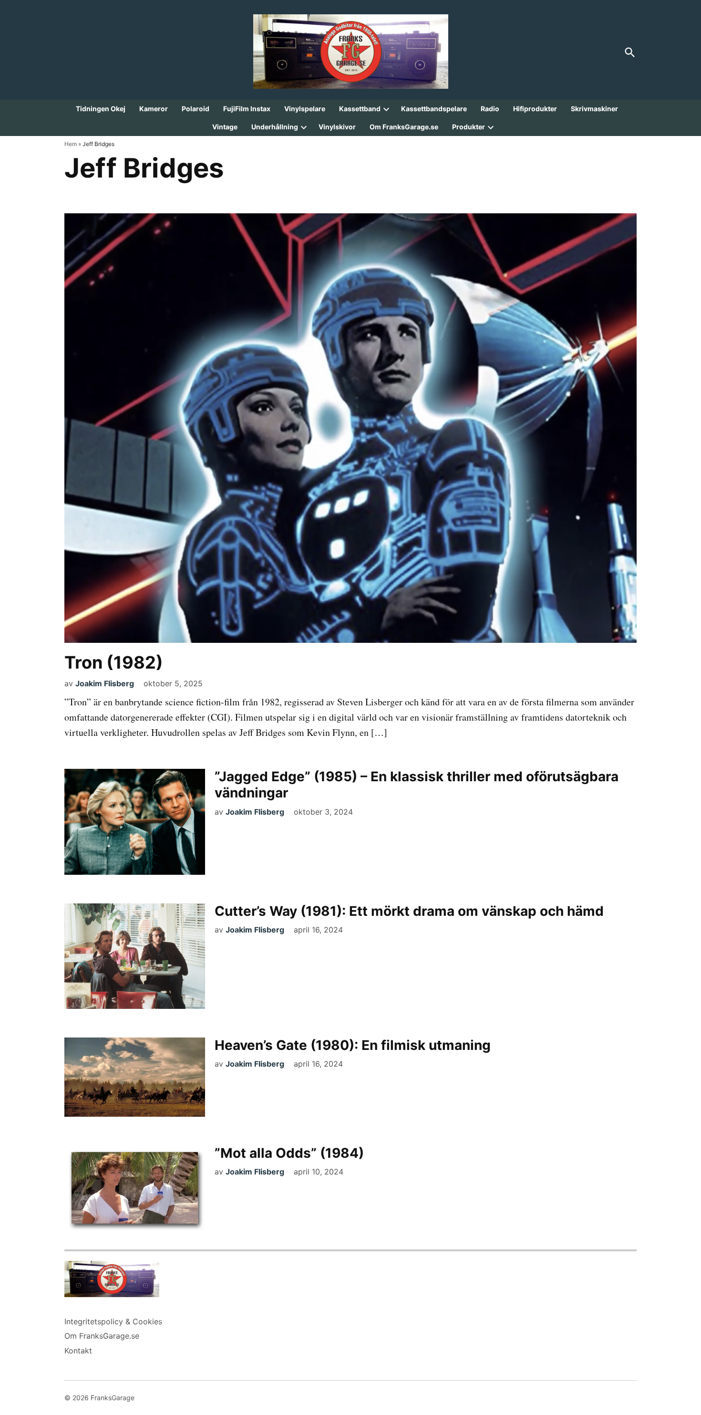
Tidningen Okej (100, 109)
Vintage (224, 127)
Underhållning (274, 127)
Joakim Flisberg (104, 683)
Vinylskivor (337, 127)
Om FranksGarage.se (404, 127)
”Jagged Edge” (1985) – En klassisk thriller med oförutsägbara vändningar (417, 784)
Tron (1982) (113, 662)
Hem (70, 143)
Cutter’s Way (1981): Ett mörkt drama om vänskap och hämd (409, 911)
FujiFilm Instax (246, 109)
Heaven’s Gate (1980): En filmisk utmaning (353, 1045)
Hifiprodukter (535, 109)
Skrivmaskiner (594, 109)
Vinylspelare (304, 109)
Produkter (468, 127)
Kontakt (78, 1350)
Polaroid (195, 109)
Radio (490, 109)
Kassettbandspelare (434, 109)
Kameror (153, 109)
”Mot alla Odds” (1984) (289, 1153)
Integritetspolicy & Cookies (113, 1321)
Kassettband (360, 109)
